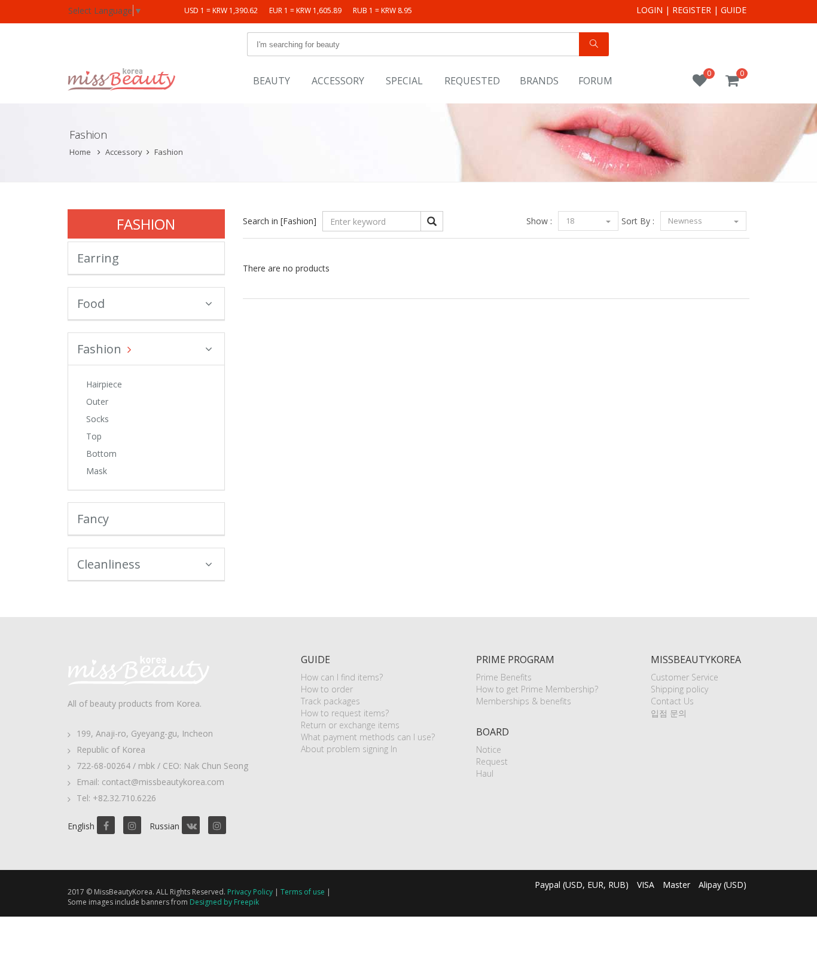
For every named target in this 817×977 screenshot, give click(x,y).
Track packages (330, 701)
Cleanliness (109, 564)
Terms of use (303, 892)
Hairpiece (104, 384)
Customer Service (684, 677)
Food (91, 303)
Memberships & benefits (523, 701)
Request (492, 761)
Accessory (338, 80)
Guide (733, 10)
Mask (96, 471)
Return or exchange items (350, 725)
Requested (472, 80)
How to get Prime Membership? (537, 689)
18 (571, 220)
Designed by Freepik (224, 902)
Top (94, 436)
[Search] (594, 44)
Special (404, 80)
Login (649, 10)
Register (691, 10)
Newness (686, 220)
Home (80, 151)
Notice (488, 749)
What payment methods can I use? (368, 737)
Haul (484, 773)
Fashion (168, 151)
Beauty (271, 80)
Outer (97, 401)
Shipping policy (679, 689)
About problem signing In (349, 749)
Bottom (101, 453)
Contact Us (672, 701)
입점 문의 (669, 713)
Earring (98, 258)
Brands (539, 80)
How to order (327, 689)
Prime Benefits (504, 677)
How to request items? (345, 713)
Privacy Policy (250, 892)
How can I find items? (342, 677)
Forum (595, 80)
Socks (97, 419)
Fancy (93, 519)
